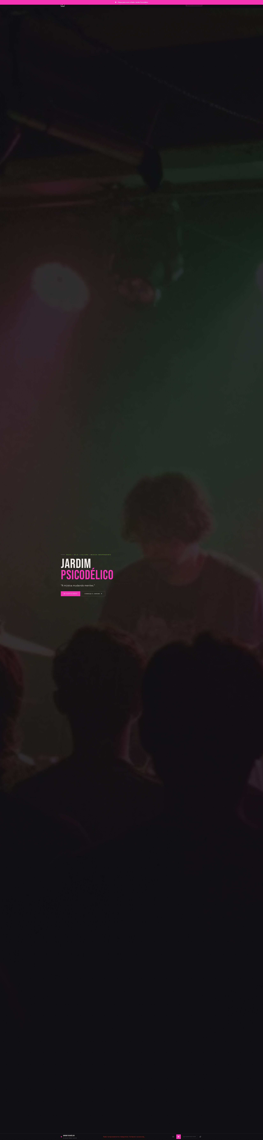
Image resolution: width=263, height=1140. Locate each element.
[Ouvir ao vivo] (178, 1136)
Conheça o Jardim (92, 594)
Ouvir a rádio (71, 594)
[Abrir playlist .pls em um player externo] (200, 1137)
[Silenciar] (173, 1137)
